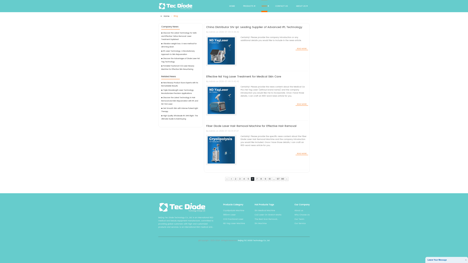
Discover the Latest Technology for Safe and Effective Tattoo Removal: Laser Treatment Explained (179, 36)
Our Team (299, 219)
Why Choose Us (302, 214)
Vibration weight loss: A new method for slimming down (179, 45)
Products (248, 6)
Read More (302, 48)
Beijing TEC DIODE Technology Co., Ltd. (254, 240)
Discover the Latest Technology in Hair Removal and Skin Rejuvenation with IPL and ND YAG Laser (179, 100)
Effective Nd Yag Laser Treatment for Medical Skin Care (243, 76)
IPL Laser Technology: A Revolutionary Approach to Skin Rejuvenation (178, 53)
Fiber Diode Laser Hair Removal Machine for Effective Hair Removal (251, 126)
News (264, 6)
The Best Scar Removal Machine (266, 219)
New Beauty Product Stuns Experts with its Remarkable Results (179, 84)
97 (278, 179)
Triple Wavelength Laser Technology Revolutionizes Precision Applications (177, 92)
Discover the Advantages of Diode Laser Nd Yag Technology (180, 60)
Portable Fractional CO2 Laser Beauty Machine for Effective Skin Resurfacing (177, 68)
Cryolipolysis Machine (233, 210)
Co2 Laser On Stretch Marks (268, 214)
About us (301, 6)
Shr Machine (261, 223)
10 (270, 179)
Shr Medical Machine (265, 210)
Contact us (281, 6)
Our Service (300, 223)
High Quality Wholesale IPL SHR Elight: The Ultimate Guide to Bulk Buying (179, 117)
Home (232, 6)
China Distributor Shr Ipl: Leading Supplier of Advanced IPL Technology (254, 27)
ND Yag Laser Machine (234, 223)
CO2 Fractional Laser (233, 219)
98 (282, 179)
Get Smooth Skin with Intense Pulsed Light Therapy (179, 110)
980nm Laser (229, 214)
